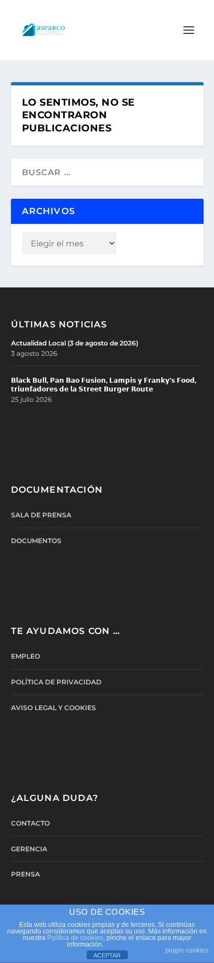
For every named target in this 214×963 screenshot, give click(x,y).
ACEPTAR (107, 955)
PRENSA (25, 874)
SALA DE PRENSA (41, 515)
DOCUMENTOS (36, 541)
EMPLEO (25, 656)
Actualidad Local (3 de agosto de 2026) (74, 343)
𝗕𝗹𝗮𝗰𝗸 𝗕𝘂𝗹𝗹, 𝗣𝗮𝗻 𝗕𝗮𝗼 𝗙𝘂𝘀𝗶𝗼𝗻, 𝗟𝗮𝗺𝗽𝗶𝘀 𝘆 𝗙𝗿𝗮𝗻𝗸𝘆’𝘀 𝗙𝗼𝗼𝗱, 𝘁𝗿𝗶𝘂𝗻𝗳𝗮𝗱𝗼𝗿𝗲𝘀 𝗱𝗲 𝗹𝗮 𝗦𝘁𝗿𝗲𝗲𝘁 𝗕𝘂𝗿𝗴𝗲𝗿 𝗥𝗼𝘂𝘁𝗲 (103, 384)
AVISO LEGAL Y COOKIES (53, 707)
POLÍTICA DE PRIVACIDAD (56, 682)
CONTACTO (30, 823)
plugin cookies (187, 950)
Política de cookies (75, 938)
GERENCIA (29, 849)
